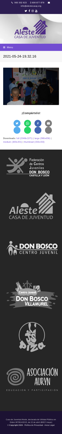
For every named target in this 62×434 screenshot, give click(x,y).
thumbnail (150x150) (34, 142)
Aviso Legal (50, 425)
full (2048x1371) (24, 138)
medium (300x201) (12, 142)
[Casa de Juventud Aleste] (30, 28)
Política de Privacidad (34, 425)
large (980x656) (42, 138)
